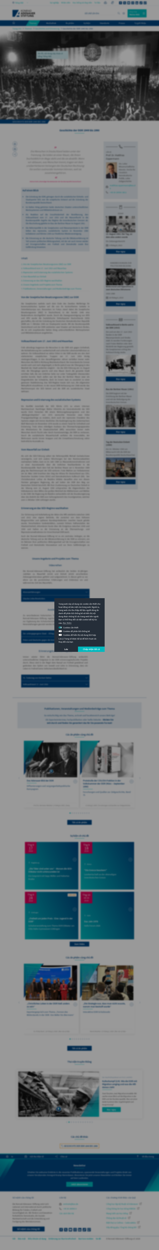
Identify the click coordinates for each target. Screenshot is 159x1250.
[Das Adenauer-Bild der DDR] (51, 774)
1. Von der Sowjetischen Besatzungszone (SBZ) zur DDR (46, 264)
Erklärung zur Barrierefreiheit (62, 1238)
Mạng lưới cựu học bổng (117, 1213)
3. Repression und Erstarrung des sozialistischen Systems (47, 272)
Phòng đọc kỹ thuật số (116, 1218)
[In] (15, 143)
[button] (19, 778)
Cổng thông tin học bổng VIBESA (121, 1208)
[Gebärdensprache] (112, 3)
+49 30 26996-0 (70, 1208)
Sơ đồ (98, 1238)
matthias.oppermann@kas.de (122, 187)
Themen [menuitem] (33, 23)
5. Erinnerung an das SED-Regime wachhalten (41, 280)
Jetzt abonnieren (79, 1184)
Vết (14, 1238)
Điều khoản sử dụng (37, 1238)
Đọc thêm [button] (67, 623)
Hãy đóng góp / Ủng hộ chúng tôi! (121, 1227)
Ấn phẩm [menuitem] (70, 23)
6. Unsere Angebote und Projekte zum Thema (41, 284)
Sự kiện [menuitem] (86, 23)
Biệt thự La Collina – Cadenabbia (121, 1222)
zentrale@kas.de (70, 1204)
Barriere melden (85, 1238)
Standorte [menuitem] (104, 23)
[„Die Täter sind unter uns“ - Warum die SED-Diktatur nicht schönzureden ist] (51, 866)
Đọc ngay (120, 251)
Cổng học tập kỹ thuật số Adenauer (122, 1204)
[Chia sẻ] (15, 154)
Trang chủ (16, 28)
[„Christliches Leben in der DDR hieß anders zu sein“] (51, 999)
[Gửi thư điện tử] (15, 149)
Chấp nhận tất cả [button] (91, 649)
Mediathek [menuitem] (51, 23)
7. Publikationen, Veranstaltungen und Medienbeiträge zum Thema (51, 288)
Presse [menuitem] (122, 23)
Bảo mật (22, 1238)
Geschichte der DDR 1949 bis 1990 (78, 28)
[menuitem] (16, 23)
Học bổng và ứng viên (82, 2)
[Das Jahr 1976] (107, 915)
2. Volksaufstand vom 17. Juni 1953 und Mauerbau (43, 268)
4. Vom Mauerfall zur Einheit (33, 276)
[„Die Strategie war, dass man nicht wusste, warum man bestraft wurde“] (107, 999)
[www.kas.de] (23, 13)
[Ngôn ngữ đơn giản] (105, 3)
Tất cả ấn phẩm (79, 822)
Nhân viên (65, 2)
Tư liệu (97, 2)
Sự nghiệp (54, 2)
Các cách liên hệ (66, 1213)
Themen (28, 28)
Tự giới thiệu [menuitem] (140, 23)
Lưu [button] (66, 649)
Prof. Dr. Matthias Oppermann (115, 157)
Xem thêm (79, 944)
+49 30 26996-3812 (118, 192)
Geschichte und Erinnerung (47, 28)
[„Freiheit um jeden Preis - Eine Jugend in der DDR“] (51, 915)
